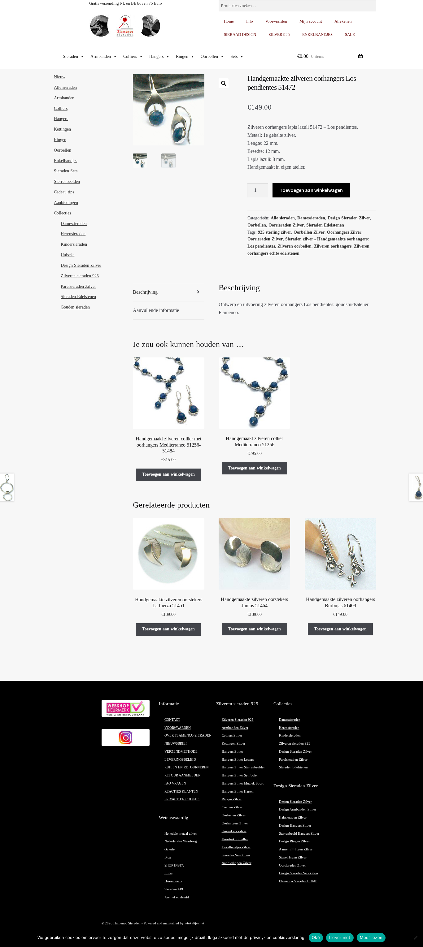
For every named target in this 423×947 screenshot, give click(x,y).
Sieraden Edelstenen (325, 225)
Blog (167, 857)
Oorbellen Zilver (309, 232)
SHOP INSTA (174, 865)
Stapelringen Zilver (293, 857)
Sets (234, 56)
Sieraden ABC (174, 889)
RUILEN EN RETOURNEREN (186, 767)
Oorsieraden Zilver (286, 225)
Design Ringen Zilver (294, 841)
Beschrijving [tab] (145, 292)
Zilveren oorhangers (332, 246)
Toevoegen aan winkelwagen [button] (168, 474)
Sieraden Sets (65, 171)
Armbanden (100, 56)
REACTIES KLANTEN (181, 791)
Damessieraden (311, 218)
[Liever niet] (415, 938)
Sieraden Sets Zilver (236, 855)
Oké (316, 937)
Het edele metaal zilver (180, 833)
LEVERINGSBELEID (180, 759)
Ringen (182, 56)
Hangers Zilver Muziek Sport (243, 783)
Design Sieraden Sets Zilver (298, 873)
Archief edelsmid (176, 897)
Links (168, 873)
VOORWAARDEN (177, 727)
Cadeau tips (64, 192)
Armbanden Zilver (235, 727)
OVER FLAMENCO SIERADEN (188, 735)
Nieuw (59, 77)
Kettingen (62, 129)
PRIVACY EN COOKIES (182, 799)
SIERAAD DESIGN (240, 34)
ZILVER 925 (279, 34)
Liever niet (340, 937)
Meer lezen (371, 937)
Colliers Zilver (232, 735)
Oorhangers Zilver (344, 232)
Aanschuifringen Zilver (295, 849)
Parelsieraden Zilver (78, 286)
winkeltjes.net (194, 923)
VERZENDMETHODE (181, 751)
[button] (224, 83)
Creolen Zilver (232, 807)
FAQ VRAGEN (175, 783)
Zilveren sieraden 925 (80, 276)
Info (249, 21)
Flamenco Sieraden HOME (298, 881)
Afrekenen (343, 21)
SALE (350, 34)
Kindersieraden (74, 244)
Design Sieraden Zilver (349, 218)
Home (229, 21)
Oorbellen (209, 56)
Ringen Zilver (232, 799)
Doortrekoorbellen (235, 839)
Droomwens (173, 881)
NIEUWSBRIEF (175, 743)
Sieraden (70, 56)
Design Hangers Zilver (295, 825)
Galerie (169, 849)
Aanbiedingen (66, 202)
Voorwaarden (276, 21)
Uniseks (67, 255)
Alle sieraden (283, 218)
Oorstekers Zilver (234, 831)
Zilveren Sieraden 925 (238, 719)
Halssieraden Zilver (293, 817)
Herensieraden (73, 233)
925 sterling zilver (274, 232)
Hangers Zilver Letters (238, 759)
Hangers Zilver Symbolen (240, 775)
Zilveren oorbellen (294, 246)
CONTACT (172, 719)
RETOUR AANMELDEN (182, 775)
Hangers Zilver (232, 751)
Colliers (130, 56)
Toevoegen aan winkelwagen (311, 190)
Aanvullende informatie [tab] (156, 310)
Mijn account (310, 21)
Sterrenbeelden (67, 181)
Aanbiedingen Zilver (236, 863)
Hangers (156, 56)
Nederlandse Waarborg (180, 841)
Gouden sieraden (75, 307)
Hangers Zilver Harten (238, 791)
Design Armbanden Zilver (297, 809)
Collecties (62, 213)
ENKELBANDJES (317, 34)
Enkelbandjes (65, 160)
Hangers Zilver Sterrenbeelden (243, 767)
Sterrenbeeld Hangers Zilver (299, 833)
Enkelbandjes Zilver (236, 847)
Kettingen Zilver (233, 743)
